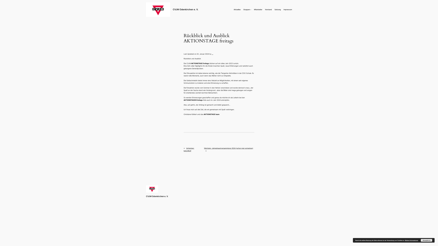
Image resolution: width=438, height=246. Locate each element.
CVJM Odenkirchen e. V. (185, 9)
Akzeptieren (426, 240)
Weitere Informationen (411, 240)
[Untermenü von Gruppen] (250, 9)
